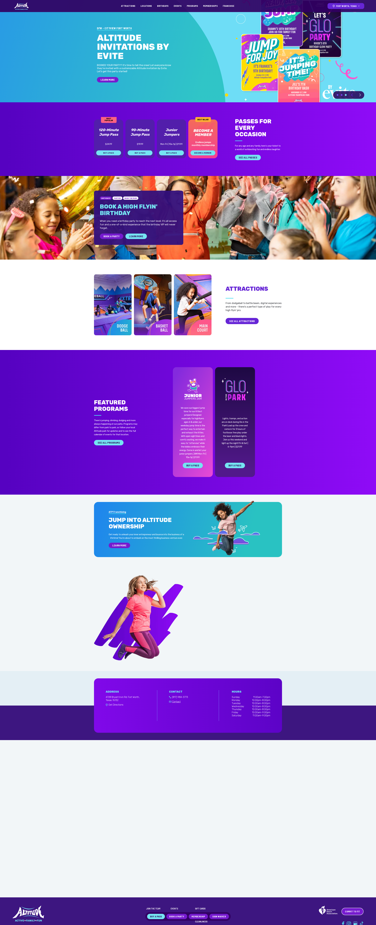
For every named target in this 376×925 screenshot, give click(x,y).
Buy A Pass (192, 474)
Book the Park (131, 207)
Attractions (128, 6)
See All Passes (248, 166)
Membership (198, 916)
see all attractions (242, 330)
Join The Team (153, 908)
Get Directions (116, 713)
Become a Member (202, 162)
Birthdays (163, 6)
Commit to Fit (352, 911)
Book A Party (112, 245)
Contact (176, 710)
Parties (117, 207)
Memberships (210, 6)
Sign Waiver (219, 916)
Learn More (136, 245)
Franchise (228, 6)
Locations (146, 6)
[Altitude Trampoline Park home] (21, 6)
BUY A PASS (107, 88)
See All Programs (109, 451)
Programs (192, 6)
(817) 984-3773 (180, 706)
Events (178, 6)
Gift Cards (200, 908)
